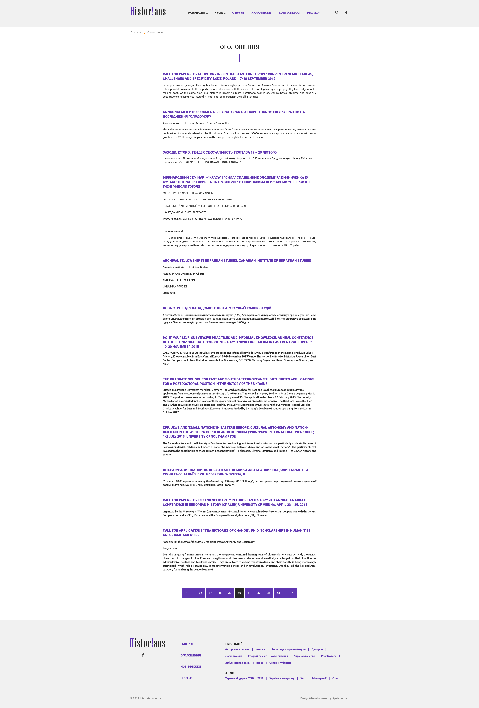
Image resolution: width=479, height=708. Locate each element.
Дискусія (317, 649)
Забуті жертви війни (237, 662)
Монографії (319, 678)
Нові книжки (289, 13)
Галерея (237, 13)
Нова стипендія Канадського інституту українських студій (217, 308)
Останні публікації (280, 662)
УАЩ (303, 678)
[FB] (346, 12)
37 (210, 592)
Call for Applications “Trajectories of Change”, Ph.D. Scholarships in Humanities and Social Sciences (236, 532)
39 (229, 592)
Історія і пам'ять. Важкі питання (268, 655)
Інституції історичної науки (289, 649)
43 (268, 592)
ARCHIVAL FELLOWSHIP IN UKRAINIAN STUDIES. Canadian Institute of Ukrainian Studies (237, 260)
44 (278, 592)
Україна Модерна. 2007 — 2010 (244, 678)
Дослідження (233, 655)
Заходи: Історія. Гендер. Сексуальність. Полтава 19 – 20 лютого (220, 152)
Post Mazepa (329, 655)
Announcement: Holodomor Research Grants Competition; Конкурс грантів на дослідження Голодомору (234, 114)
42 (258, 592)
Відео (259, 662)
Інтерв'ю (261, 649)
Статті (336, 678)
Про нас (313, 13)
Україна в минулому (282, 678)
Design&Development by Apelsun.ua (323, 698)
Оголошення (261, 13)
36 (200, 592)
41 (249, 592)
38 (220, 592)
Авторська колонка (237, 649)
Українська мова (304, 655)
